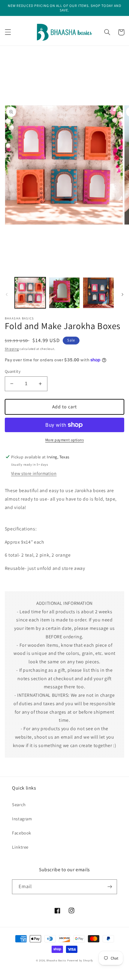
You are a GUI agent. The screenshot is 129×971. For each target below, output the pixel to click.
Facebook (21, 833)
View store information (34, 473)
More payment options (64, 439)
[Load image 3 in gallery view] (98, 292)
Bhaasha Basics (56, 960)
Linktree (20, 847)
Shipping (12, 349)
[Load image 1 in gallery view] (30, 292)
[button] (8, 32)
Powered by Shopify (80, 960)
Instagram (22, 819)
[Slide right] (122, 294)
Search (19, 804)
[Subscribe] (110, 886)
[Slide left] (6, 294)
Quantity (12, 371)
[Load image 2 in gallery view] (64, 292)
